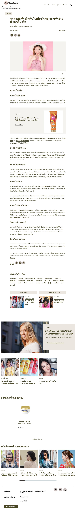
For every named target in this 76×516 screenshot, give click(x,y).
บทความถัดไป (52, 292)
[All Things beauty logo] (11, 3)
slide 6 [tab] (48, 480)
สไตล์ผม (56, 283)
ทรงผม (21, 278)
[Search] (71, 5)
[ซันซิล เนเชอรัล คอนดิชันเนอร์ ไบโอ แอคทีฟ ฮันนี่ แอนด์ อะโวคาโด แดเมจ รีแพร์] (53, 121)
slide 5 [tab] (43, 480)
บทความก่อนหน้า (23, 292)
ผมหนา (38, 283)
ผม (45, 5)
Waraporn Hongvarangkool (55, 343)
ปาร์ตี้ (20, 283)
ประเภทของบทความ (58, 280)
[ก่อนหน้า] (12, 74)
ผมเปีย (44, 283)
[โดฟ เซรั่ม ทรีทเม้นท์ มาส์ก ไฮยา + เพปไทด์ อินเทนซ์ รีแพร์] (25, 410)
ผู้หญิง (49, 283)
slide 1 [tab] (38, 433)
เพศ (62, 283)
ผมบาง (31, 283)
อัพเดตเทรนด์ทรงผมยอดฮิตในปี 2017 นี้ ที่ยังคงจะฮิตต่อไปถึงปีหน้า (9, 475)
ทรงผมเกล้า (39, 280)
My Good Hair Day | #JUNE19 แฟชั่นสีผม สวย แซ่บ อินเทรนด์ (9, 383)
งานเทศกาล (13, 278)
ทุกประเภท (47, 280)
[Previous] (4, 367)
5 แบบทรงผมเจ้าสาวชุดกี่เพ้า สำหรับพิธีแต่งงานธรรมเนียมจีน (66, 475)
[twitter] (65, 489)
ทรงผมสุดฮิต (21, 280)
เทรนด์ (53, 5)
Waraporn (15, 30)
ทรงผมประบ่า (48, 278)
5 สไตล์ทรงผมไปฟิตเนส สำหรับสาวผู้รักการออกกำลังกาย (47, 475)
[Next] (72, 367)
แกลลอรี (12, 285)
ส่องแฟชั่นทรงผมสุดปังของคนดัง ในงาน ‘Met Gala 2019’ (59, 300)
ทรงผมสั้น (12, 280)
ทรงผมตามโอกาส (30, 278)
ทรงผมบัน (40, 278)
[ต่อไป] (63, 74)
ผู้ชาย (58, 5)
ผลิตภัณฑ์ (64, 5)
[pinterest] (55, 489)
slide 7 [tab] (54, 480)
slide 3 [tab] (32, 480)
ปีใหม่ (25, 283)
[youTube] (60, 489)
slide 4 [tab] (38, 480)
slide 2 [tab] (27, 480)
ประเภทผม (13, 283)
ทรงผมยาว (57, 278)
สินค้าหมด (21, 428)
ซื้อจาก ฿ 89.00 (19, 125)
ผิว (48, 5)
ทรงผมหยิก (30, 280)
